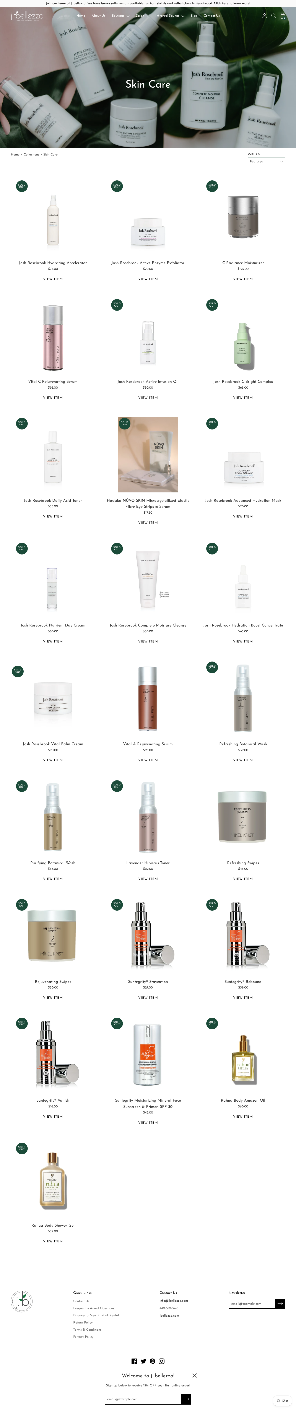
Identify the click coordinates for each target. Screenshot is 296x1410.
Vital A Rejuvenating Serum (148, 744)
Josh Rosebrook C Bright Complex (243, 382)
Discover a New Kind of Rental (96, 1315)
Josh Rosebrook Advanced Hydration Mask (243, 501)
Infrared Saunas (167, 16)
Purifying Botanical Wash (52, 863)
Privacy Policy (83, 1337)
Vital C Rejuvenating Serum (53, 382)
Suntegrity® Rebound (243, 982)
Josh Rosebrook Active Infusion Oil (148, 382)
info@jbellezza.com (173, 1301)
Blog (194, 16)
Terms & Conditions (87, 1329)
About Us (98, 16)
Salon (140, 16)
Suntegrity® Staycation (148, 982)
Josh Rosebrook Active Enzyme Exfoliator (147, 263)
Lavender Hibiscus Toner (148, 863)
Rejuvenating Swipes (53, 982)
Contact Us (212, 16)
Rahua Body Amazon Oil (243, 1101)
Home (80, 16)
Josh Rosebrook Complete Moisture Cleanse (148, 626)
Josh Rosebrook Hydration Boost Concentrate (243, 626)
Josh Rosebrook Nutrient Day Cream (53, 626)
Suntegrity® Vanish (52, 1101)
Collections (31, 154)
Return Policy (83, 1322)
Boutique (118, 16)
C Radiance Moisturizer (243, 263)
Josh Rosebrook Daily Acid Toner (53, 501)
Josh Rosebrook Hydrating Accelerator (53, 263)
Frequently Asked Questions (93, 1308)
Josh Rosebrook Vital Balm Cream (53, 744)
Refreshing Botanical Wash (243, 744)
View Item (53, 279)
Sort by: (254, 154)
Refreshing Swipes (243, 863)
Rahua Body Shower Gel (53, 1226)
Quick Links (82, 1293)
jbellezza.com (169, 1315)
